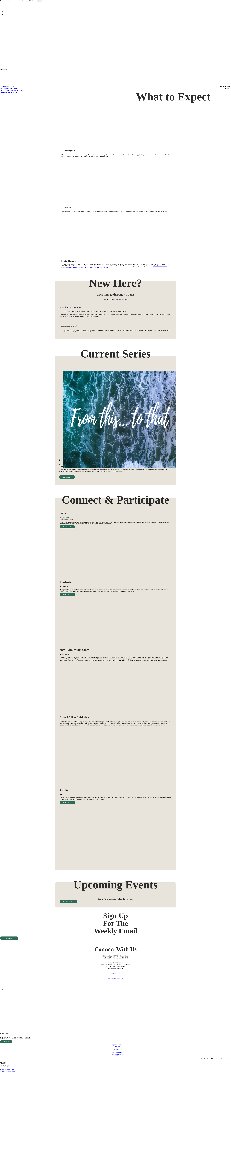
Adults (2, 1139)
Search (40, 1)
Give (1, 1128)
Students (3, 1137)
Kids (1, 1135)
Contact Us (4, 1102)
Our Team (117, 1049)
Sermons (117, 1046)
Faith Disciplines (6, 1126)
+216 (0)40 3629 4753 (8, 1070)
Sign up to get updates (114, 1151)
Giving (2, 1091)
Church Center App (117, 1054)
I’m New (3, 1084)
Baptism (3, 1125)
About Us (117, 1056)
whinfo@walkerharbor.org (115, 978)
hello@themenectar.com (8, 1071)
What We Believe (117, 1052)
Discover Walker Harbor (8, 1120)
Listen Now (67, 477)
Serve (2, 1106)
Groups (2, 1123)
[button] (67, 526)
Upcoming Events (117, 1045)
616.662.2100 (115, 973)
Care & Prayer (6, 1095)
